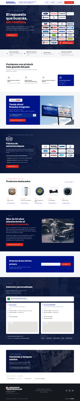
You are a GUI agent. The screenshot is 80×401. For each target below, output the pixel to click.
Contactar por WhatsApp (40, 378)
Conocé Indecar (11, 166)
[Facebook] (66, 390)
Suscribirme (65, 264)
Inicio (47, 2)
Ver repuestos (11, 35)
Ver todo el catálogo (69, 181)
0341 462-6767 (28, 378)
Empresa (53, 2)
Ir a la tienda (70, 2)
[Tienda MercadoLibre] (73, 390)
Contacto (60, 2)
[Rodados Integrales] (11, 2)
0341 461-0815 (15, 378)
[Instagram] (69, 390)
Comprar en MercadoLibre (17, 120)
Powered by (67, 398)
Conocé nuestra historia (14, 244)
